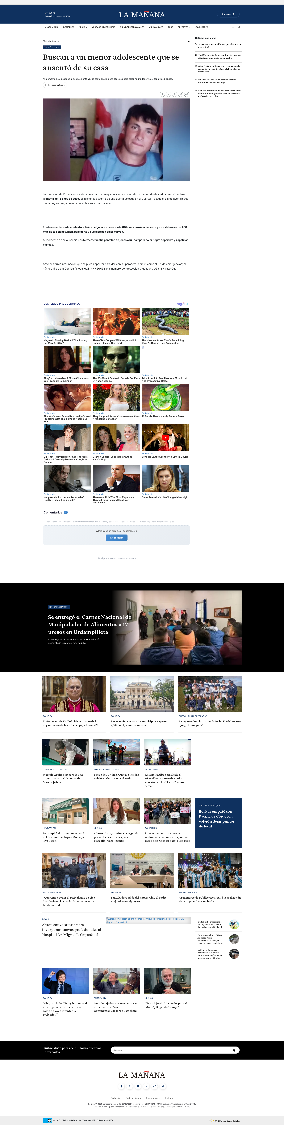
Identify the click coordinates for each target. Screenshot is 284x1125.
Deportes (183, 27)
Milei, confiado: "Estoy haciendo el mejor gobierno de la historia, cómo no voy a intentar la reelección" (65, 1008)
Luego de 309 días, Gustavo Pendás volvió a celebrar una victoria (116, 776)
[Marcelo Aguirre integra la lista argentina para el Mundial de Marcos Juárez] (65, 752)
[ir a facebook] (121, 1086)
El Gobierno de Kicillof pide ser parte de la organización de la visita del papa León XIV (70, 723)
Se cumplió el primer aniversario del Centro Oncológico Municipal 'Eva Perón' (64, 836)
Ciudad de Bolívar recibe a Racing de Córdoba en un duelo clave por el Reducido (210, 924)
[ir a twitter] (129, 1086)
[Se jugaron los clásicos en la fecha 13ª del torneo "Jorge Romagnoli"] (210, 694)
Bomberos (68, 27)
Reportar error (153, 1098)
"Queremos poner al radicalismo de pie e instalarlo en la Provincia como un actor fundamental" (69, 901)
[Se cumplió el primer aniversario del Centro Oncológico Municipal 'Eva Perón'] (65, 811)
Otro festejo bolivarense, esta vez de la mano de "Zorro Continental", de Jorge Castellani (219, 69)
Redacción (116, 1098)
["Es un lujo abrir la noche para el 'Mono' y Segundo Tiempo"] (167, 981)
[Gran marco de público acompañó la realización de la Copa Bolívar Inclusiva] (210, 870)
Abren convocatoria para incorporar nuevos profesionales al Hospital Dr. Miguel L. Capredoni (71, 929)
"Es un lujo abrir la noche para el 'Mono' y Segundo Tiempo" (166, 1005)
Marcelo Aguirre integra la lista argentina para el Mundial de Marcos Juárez (63, 778)
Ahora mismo (52, 27)
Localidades (201, 27)
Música (83, 27)
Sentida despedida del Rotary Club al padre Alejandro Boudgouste (139, 899)
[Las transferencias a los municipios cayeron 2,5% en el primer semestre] (142, 694)
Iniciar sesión (116, 537)
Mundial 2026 (156, 27)
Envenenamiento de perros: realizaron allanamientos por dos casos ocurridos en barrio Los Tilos (219, 93)
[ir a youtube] (138, 1086)
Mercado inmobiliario (103, 27)
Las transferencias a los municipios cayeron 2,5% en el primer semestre (139, 723)
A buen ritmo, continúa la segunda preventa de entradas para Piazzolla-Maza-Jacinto (116, 836)
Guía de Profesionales (132, 27)
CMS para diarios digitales (229, 1121)
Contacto (168, 1098)
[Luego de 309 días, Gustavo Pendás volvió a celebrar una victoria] (116, 752)
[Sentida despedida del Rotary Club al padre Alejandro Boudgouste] (142, 870)
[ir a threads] (163, 1086)
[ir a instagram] (146, 1086)
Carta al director (133, 1098)
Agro (170, 27)
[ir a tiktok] (154, 1086)
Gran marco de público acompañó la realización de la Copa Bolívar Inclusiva (210, 899)
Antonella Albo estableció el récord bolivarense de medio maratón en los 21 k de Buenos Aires (164, 780)
